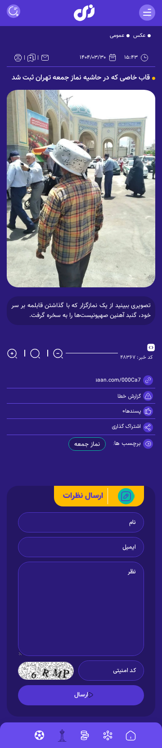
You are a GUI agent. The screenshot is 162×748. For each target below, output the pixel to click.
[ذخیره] (31, 57)
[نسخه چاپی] (18, 57)
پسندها (133, 411)
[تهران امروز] (62, 735)
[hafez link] (107, 735)
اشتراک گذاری (126, 426)
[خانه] (130, 736)
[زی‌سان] (84, 12)
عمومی (117, 35)
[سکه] (84, 735)
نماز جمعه (87, 444)
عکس (139, 35)
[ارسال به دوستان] (45, 57)
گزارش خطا (129, 396)
